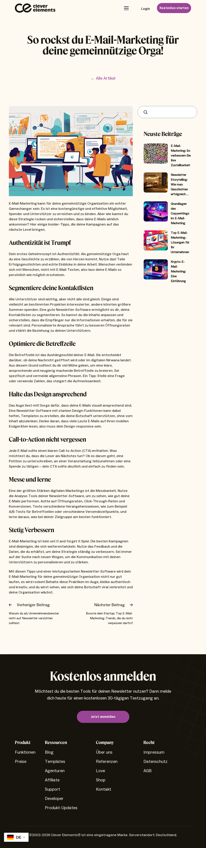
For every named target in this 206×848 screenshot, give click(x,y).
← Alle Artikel (103, 78)
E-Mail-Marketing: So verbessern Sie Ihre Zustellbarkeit (181, 155)
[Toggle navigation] (126, 8)
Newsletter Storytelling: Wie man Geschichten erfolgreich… (180, 184)
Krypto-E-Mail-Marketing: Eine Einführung (178, 271)
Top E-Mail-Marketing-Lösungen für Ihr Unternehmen (180, 242)
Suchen (146, 112)
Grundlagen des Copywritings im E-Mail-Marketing (180, 213)
